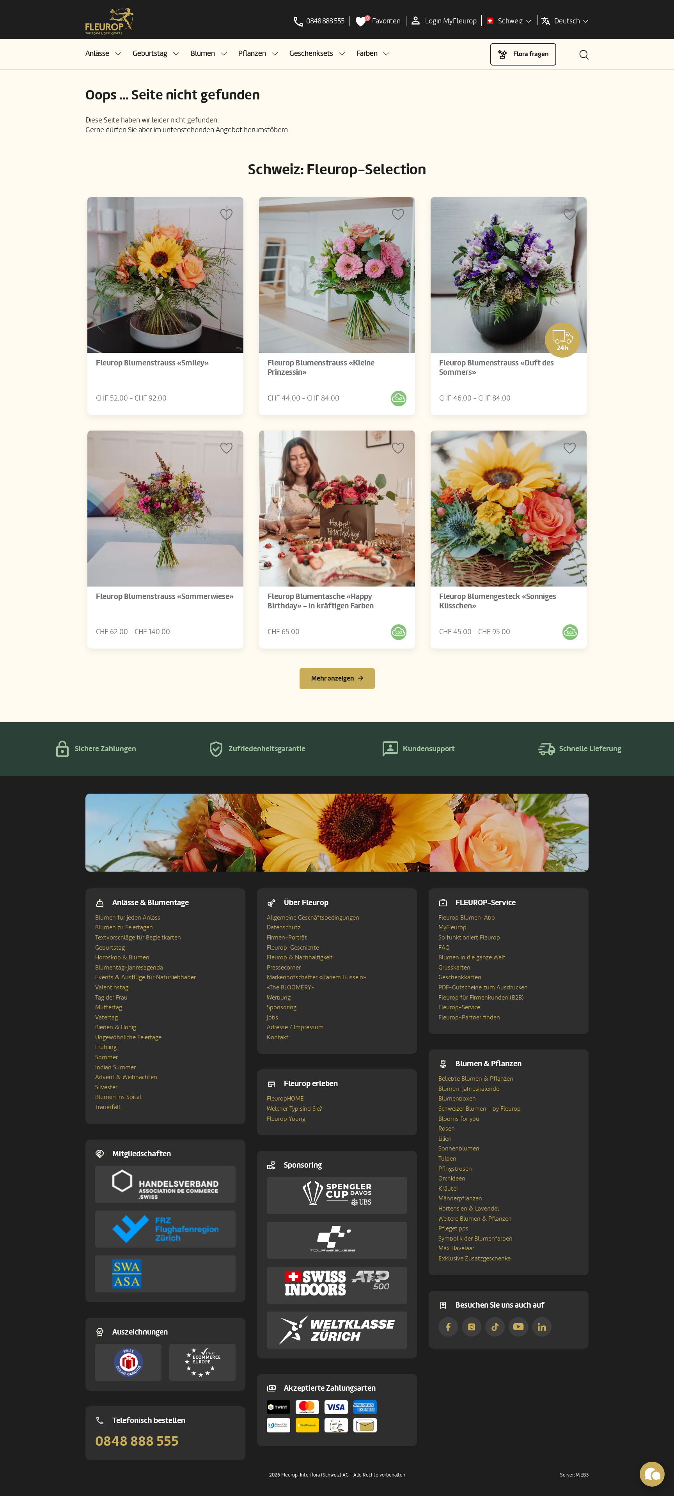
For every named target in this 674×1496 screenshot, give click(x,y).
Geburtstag (110, 947)
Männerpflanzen (460, 1198)
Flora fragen (531, 54)
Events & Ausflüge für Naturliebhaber (145, 977)
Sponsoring (281, 1007)
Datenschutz (283, 927)
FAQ (444, 947)
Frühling (106, 1047)
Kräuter (448, 1188)
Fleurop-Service (459, 1007)
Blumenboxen (457, 1098)
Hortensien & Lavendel (468, 1208)
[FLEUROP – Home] (109, 21)
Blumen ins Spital (118, 1097)
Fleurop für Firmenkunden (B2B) (481, 997)
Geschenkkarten (459, 977)
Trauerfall (107, 1107)
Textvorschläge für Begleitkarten (138, 937)
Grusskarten (454, 967)
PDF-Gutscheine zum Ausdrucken (483, 987)
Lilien (445, 1138)
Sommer (106, 1057)
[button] (103, 54)
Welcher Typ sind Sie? (294, 1108)
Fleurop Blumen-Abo (466, 917)
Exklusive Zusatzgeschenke (474, 1258)
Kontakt (278, 1037)
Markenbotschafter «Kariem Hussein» (316, 977)
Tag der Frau (111, 997)
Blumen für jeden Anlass (127, 917)
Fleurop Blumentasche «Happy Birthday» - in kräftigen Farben (321, 601)
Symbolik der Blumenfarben (475, 1238)
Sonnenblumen (458, 1148)
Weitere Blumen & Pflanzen (475, 1218)
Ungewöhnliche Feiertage (128, 1037)
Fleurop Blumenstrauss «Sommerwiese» (165, 596)
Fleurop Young (286, 1118)
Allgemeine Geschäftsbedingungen (313, 917)
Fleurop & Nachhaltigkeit (300, 957)
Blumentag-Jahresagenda (129, 967)
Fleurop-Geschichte (293, 947)
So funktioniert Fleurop (469, 937)
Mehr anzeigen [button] (332, 678)
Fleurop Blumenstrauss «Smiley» (152, 363)
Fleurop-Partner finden (469, 1017)
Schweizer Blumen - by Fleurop (479, 1108)
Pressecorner (284, 967)
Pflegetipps (453, 1228)
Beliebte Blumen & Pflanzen (475, 1078)
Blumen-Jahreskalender (469, 1088)
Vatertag (106, 1017)
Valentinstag (111, 987)
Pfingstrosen (455, 1168)
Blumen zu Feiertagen (124, 927)
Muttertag (108, 1007)
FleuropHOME (285, 1098)
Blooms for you (458, 1118)
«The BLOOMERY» (290, 987)
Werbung (279, 997)
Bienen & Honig (115, 1027)
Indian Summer (115, 1067)
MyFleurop (452, 927)
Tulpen (447, 1158)
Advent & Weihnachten (126, 1077)
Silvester (106, 1087)
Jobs (272, 1017)
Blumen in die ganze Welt (472, 957)
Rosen (446, 1128)
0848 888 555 (137, 1441)
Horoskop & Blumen (122, 957)
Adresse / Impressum (295, 1027)
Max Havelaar (456, 1248)
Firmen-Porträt (287, 937)
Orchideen (451, 1178)
